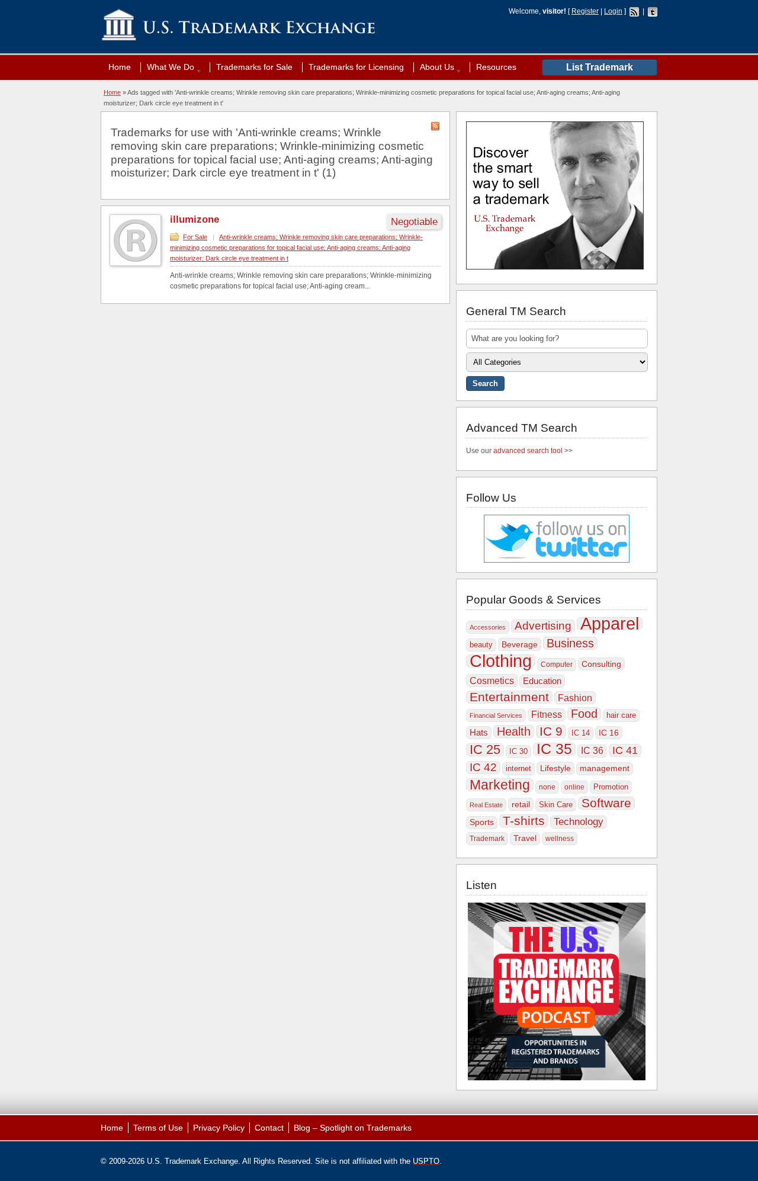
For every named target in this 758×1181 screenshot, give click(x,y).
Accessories (488, 627)
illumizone (194, 219)
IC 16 (609, 732)
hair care (621, 715)
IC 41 (625, 750)
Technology (578, 821)
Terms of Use (158, 1127)
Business (570, 643)
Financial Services (496, 715)
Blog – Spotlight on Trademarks (353, 1127)
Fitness (546, 715)
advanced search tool (528, 451)
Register (585, 11)
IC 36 (592, 751)
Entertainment (509, 697)
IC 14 (580, 733)
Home (119, 67)
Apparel (609, 623)
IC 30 (518, 751)
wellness (559, 839)
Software (606, 803)
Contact (269, 1127)
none (547, 787)
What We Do (167, 67)
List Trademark (599, 67)
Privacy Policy (219, 1127)
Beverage (520, 644)
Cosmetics (492, 680)
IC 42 (483, 767)
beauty (481, 644)
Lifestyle (555, 768)
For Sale (195, 236)
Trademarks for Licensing (356, 67)
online (574, 787)
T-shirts (524, 820)
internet (518, 768)
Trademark (487, 839)
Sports (482, 822)
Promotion (610, 786)
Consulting (601, 664)
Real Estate (486, 804)
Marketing (500, 784)
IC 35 (554, 749)
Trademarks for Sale (254, 67)
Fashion (575, 697)
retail (521, 804)
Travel (525, 838)
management (604, 768)
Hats (479, 732)
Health (514, 731)
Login (613, 11)
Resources (496, 67)
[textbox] (557, 338)
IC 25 (485, 749)
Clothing (501, 660)
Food (584, 713)
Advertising (543, 626)
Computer (557, 664)
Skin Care (556, 804)
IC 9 (551, 731)
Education (542, 681)
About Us (434, 67)
